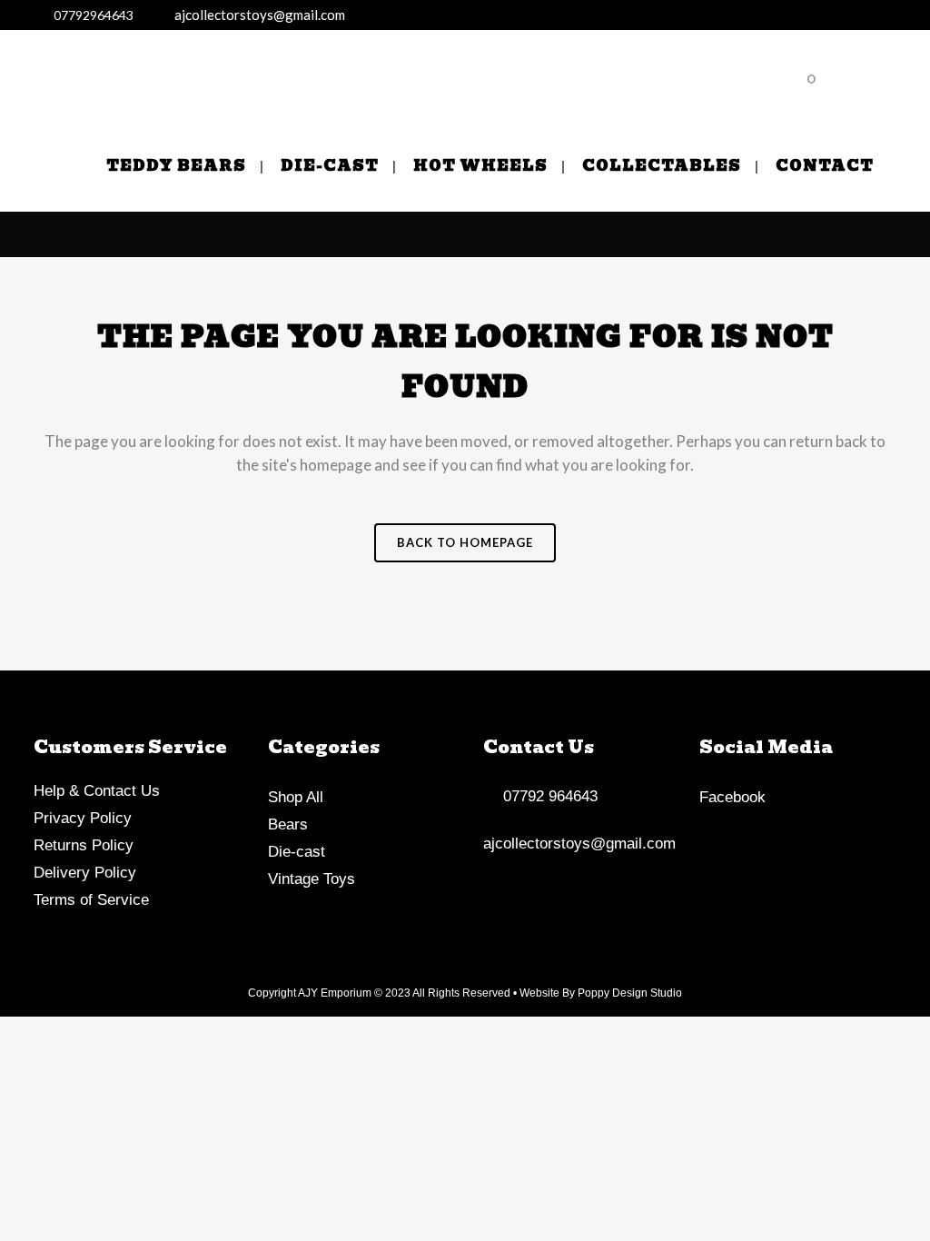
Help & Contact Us (97, 791)
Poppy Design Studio (630, 993)
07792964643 (91, 15)
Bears (288, 824)
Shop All (295, 797)
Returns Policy (84, 845)
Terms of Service (91, 900)
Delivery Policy (85, 873)
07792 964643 (546, 796)
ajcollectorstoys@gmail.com (255, 14)
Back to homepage (465, 542)
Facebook (732, 797)
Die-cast (296, 852)
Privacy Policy (83, 818)
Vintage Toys (311, 879)
